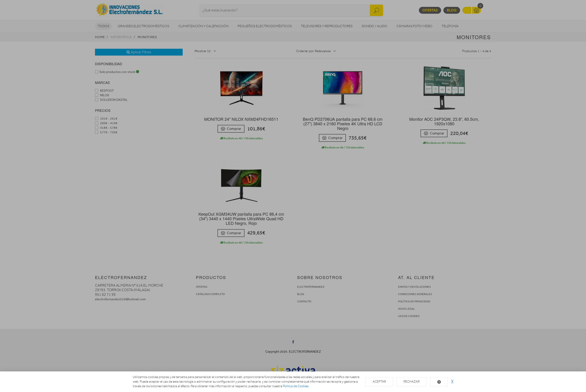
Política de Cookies (295, 386)
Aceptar (379, 382)
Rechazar (412, 382)
